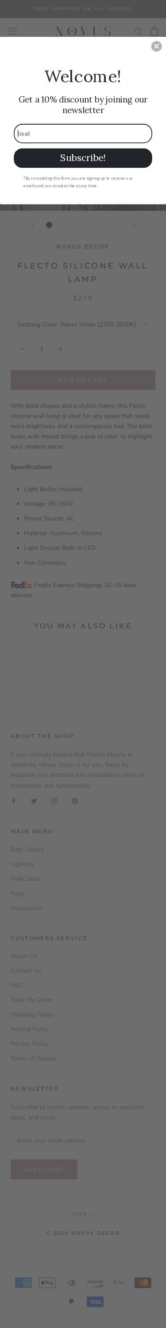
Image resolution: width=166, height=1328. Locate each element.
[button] (156, 46)
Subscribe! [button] (82, 158)
